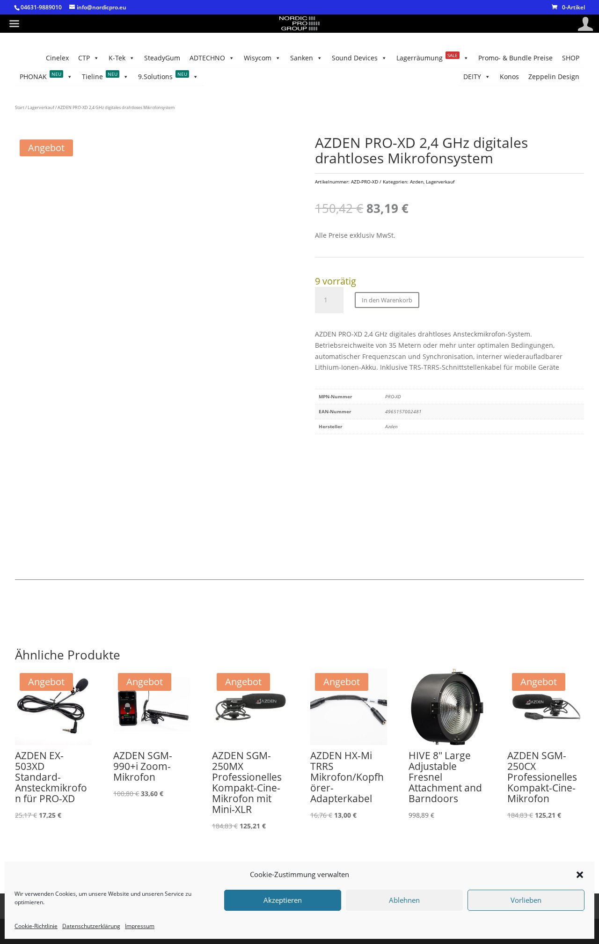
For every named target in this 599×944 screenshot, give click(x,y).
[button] (579, 874)
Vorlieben (526, 900)
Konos (509, 76)
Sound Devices (355, 57)
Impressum (139, 926)
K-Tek (117, 57)
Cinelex (57, 57)
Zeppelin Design (553, 76)
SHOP (570, 57)
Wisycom (257, 57)
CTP (84, 57)
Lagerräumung (427, 57)
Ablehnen (404, 900)
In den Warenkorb (387, 300)
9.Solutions (162, 76)
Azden (417, 181)
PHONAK (40, 76)
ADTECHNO (207, 57)
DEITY (472, 76)
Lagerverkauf (41, 107)
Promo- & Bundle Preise (515, 57)
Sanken (301, 57)
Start (19, 107)
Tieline (99, 76)
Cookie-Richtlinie (36, 926)
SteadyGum (162, 57)
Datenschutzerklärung (91, 926)
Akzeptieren (282, 900)
